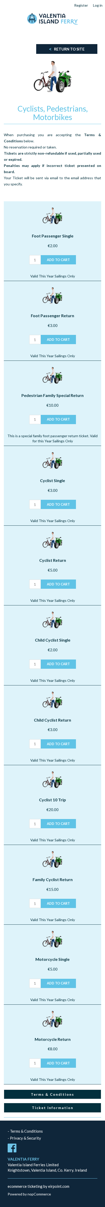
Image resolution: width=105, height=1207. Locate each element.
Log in (97, 5)
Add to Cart (58, 260)
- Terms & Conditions (25, 1131)
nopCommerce (39, 1194)
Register (81, 5)
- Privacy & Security (24, 1138)
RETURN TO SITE (67, 49)
